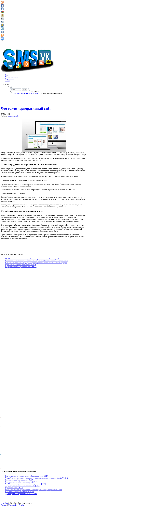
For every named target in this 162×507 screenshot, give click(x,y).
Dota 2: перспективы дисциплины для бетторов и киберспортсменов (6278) (33, 490)
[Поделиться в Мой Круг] (2, 28)
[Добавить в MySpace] (2, 32)
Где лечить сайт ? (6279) (14, 488)
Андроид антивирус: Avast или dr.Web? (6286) (22, 486)
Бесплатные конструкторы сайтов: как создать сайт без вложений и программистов (36, 261)
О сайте (22, 505)
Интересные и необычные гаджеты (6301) (21, 482)
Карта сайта (12, 505)
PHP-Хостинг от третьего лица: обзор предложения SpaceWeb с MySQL (32, 259)
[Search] (32, 91)
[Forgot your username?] (11, 92)
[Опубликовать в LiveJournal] (2, 22)
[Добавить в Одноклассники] (2, 35)
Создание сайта (33, 93)
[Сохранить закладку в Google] (2, 12)
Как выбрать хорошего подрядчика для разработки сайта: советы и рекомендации (36, 263)
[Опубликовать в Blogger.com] (2, 2)
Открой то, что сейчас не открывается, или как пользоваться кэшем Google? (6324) (36, 478)
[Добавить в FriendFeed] (2, 8)
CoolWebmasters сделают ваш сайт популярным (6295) (25, 484)
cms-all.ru (4, 503)
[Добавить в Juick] (2, 15)
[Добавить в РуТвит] (2, 38)
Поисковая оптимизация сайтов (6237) (19, 492)
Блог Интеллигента (20, 93)
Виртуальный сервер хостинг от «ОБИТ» (20, 267)
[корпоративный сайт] (43, 135)
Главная (4, 505)
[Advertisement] (44, 99)
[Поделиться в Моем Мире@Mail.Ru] (2, 25)
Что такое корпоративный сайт (26, 108)
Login (24, 89)
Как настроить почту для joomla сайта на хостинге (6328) (26, 476)
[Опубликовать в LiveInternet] (2, 18)
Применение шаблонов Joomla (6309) (19, 480)
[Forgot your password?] (29, 89)
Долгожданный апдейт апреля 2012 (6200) (21, 494)
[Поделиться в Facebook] (2, 5)
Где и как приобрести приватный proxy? (20, 265)
